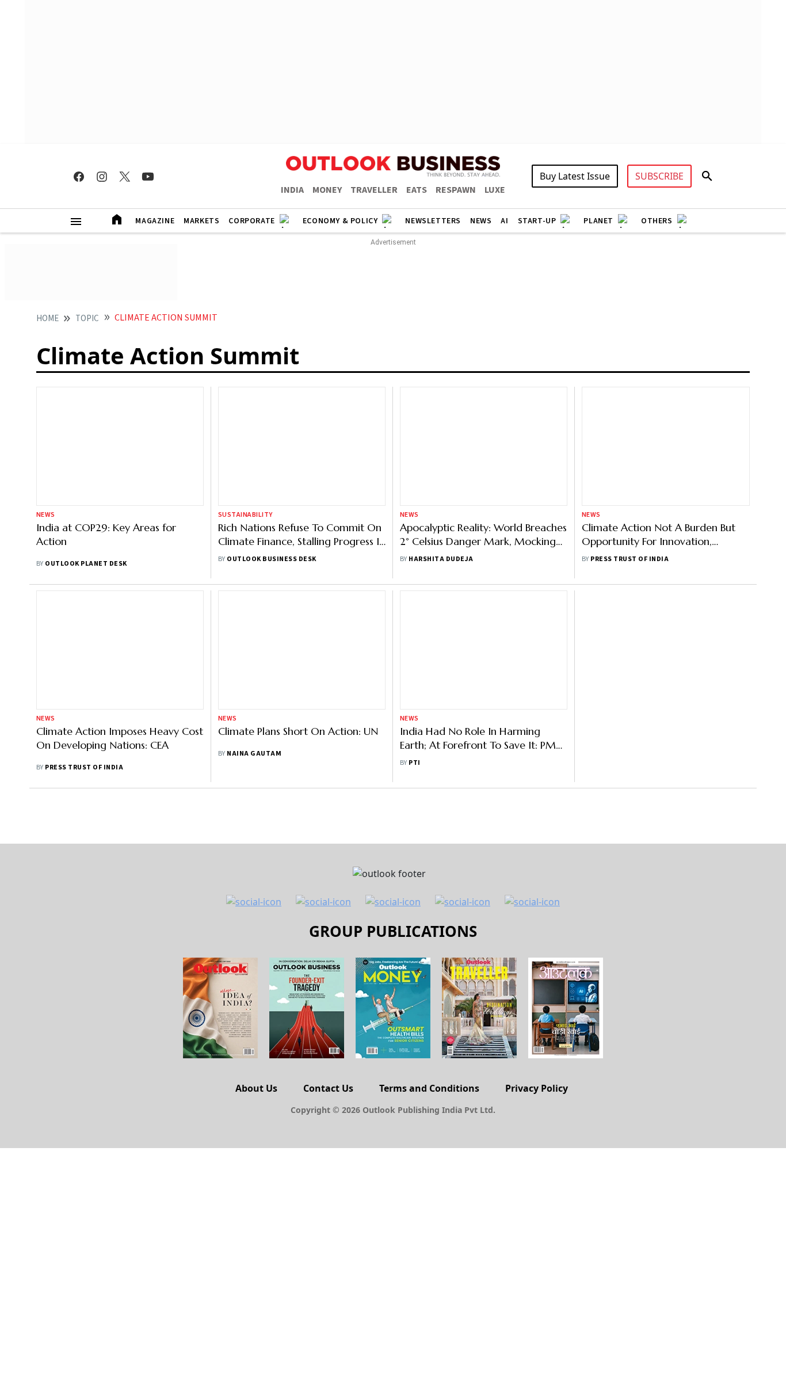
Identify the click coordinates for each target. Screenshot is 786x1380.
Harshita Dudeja (441, 559)
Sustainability (245, 515)
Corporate (251, 221)
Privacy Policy (536, 1088)
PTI (414, 763)
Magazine (154, 221)
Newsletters (433, 221)
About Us (256, 1088)
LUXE (494, 190)
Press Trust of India (629, 559)
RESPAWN (456, 190)
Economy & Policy (340, 221)
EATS (416, 190)
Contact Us (328, 1088)
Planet (598, 221)
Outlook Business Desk (271, 559)
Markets (201, 221)
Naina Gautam (254, 753)
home (47, 318)
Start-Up (537, 221)
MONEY (327, 190)
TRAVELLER (374, 190)
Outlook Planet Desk (86, 564)
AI (504, 221)
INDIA (292, 190)
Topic (87, 318)
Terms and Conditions (429, 1088)
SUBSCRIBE (659, 176)
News (480, 221)
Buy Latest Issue (575, 176)
